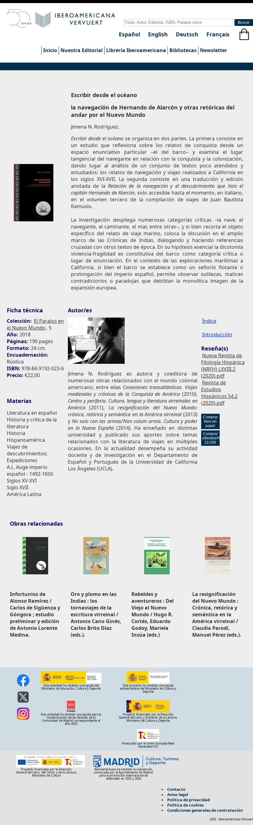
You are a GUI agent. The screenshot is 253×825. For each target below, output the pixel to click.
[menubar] (135, 51)
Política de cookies (185, 805)
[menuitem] (50, 51)
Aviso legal (177, 794)
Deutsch (188, 34)
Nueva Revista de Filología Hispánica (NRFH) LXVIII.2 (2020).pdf (223, 365)
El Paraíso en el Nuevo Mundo (35, 324)
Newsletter (213, 50)
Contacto (176, 789)
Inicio (50, 50)
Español (130, 34)
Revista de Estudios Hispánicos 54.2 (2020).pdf (219, 392)
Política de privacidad (188, 799)
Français (218, 34)
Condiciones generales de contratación (205, 810)
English (158, 34)
